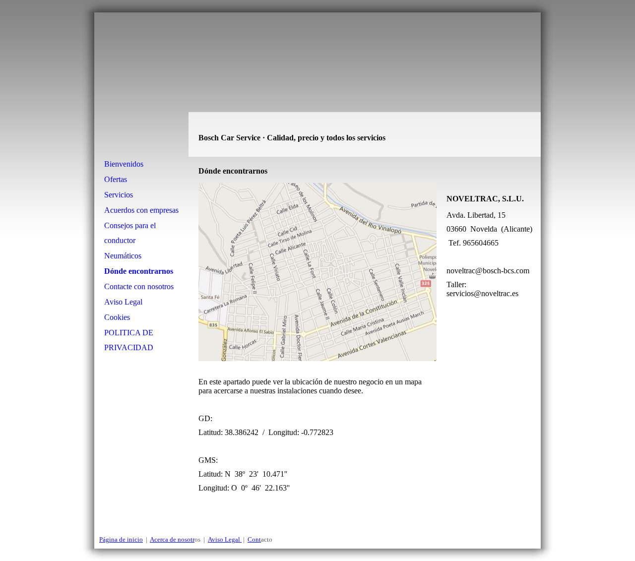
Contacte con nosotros (139, 286)
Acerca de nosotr (172, 539)
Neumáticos (122, 255)
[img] (317, 84)
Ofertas (115, 179)
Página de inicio (121, 539)
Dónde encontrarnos (138, 271)
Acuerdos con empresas (141, 210)
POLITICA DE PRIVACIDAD (128, 340)
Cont (254, 539)
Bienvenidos (123, 164)
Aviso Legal (123, 302)
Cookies (117, 317)
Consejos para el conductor (130, 233)
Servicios (118, 194)
